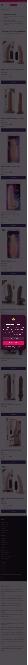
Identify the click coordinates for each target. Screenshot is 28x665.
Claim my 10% (13, 343)
